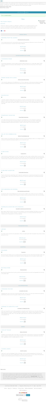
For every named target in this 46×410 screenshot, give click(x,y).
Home (5, 388)
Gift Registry (20, 12)
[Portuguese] (26, 392)
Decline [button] (1, 7)
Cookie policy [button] (3, 6)
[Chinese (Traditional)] (24, 392)
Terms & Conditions (38, 388)
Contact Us (15, 388)
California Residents (29, 388)
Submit (28, 395)
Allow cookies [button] (6, 7)
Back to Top (3, 369)
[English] (19, 392)
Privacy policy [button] (8, 6)
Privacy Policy (21, 388)
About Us (10, 388)
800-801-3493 (34, 376)
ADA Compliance (23, 390)
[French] (25, 392)
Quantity (22, 50)
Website (27, 12)
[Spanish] (21, 392)
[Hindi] (20, 392)
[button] (1, 1)
